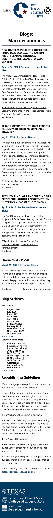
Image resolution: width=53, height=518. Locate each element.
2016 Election (14, 353)
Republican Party (16, 345)
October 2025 (14, 333)
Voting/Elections (10, 247)
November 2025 (15, 331)
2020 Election (14, 350)
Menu (7, 10)
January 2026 (14, 326)
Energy (30, 241)
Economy (6, 110)
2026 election (8, 107)
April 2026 (12, 318)
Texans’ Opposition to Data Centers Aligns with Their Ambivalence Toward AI (26, 129)
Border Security (24, 107)
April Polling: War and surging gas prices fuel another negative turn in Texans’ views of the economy (26, 199)
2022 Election (14, 360)
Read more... (8, 117)
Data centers (39, 107)
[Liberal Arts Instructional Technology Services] (22, 508)
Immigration (18, 110)
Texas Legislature (17, 355)
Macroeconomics (35, 110)
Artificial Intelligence (12, 180)
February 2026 (14, 323)
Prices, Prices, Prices (16, 259)
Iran (37, 241)
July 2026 (11, 311)
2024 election (14, 357)
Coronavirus (14, 365)
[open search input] (47, 10)
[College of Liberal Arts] (23, 500)
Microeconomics (29, 244)
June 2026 (12, 314)
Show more (7, 336)
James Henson (32, 67)
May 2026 (12, 316)
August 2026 (13, 309)
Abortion (12, 362)
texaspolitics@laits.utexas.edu (19, 471)
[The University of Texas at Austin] (13, 492)
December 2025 (15, 328)
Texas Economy (21, 114)
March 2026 (13, 321)
